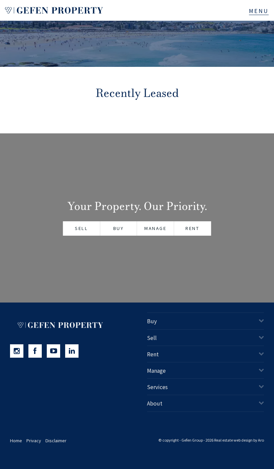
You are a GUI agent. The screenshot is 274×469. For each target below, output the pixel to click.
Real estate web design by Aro (239, 440)
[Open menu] (259, 11)
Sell (81, 228)
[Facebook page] (37, 351)
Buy (118, 228)
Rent (192, 228)
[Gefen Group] (54, 10)
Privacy (33, 440)
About (154, 403)
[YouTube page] (56, 351)
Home (16, 440)
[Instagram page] (19, 351)
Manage (155, 228)
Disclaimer (55, 440)
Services (157, 387)
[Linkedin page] (73, 351)
